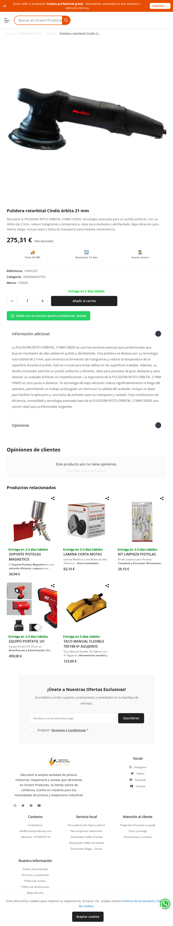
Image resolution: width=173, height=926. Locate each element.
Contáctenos (35, 825)
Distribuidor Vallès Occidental (86, 843)
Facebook (140, 780)
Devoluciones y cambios (138, 837)
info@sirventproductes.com (35, 831)
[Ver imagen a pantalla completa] (86, 119)
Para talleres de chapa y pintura (86, 825)
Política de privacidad (35, 869)
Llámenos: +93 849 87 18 (35, 837)
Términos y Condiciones (68, 730)
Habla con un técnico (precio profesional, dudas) (51, 316)
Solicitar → (160, 6)
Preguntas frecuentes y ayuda (137, 825)
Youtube (140, 786)
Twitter (140, 773)
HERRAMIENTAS (30, 33)
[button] (86, 333)
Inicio (10, 33)
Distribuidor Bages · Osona (86, 849)
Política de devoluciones (35, 887)
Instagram (140, 767)
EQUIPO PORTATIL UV (26, 641)
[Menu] (7, 20)
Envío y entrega (138, 831)
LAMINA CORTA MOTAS (83, 554)
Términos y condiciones (35, 875)
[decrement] (12, 301)
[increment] (42, 301)
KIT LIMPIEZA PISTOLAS (137, 554)
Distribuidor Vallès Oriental (86, 837)
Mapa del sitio (35, 893)
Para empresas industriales (86, 831)
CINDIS (50, 33)
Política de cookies (35, 881)
